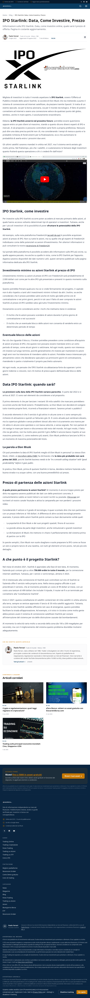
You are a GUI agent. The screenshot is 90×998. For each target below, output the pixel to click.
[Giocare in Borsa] (7, 6)
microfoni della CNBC (28, 456)
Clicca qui (71, 497)
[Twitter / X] (81, 1)
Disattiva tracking (67, 992)
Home (5, 15)
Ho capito (82, 992)
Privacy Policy (38, 992)
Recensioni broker (9, 871)
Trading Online (8, 841)
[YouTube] (86, 2)
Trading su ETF (8, 855)
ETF (4, 911)
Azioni (5, 904)
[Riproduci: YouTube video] (45, 179)
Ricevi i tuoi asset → (73, 776)
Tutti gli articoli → (19, 662)
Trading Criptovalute (10, 845)
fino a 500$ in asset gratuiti (27, 774)
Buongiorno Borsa (9, 907)
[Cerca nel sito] (80, 6)
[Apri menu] (86, 6)
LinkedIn (29, 662)
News (5, 888)
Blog (11, 15)
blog (53, 38)
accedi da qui (54, 235)
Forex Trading (8, 848)
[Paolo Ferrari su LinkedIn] (85, 37)
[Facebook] (84, 1)
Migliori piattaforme (10, 868)
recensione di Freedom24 (38, 245)
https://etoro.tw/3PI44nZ (25, 962)
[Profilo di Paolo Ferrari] (5, 37)
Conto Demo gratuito (10, 875)
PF (5, 926)
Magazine (6, 891)
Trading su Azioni (9, 851)
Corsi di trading (8, 878)
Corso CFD (6, 858)
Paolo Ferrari (14, 36)
